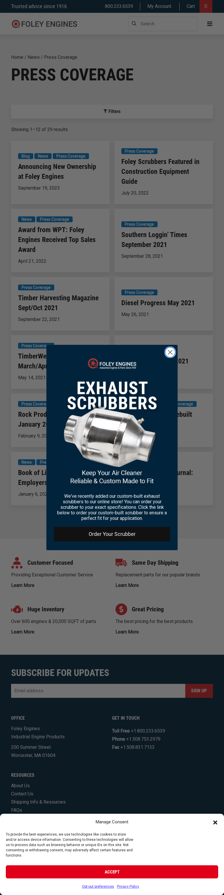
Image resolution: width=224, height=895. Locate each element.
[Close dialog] (170, 352)
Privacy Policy (128, 887)
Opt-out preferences (98, 887)
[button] (215, 822)
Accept (112, 872)
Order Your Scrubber (112, 534)
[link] (112, 422)
